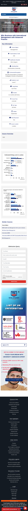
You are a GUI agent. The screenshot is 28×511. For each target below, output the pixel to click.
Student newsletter (14, 429)
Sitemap (14, 414)
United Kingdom (14, 17)
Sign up (5, 4)
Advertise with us (14, 482)
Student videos (14, 423)
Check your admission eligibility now (14, 379)
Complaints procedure (14, 412)
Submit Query (14, 281)
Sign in (2, 4)
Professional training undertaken (14, 478)
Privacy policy (14, 408)
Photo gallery (14, 425)
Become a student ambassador (14, 466)
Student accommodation (14, 452)
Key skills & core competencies (14, 476)
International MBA (6, 233)
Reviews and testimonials (14, 422)
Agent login (14, 493)
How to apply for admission (14, 447)
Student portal (14, 431)
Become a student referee (14, 464)
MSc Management (6, 238)
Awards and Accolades (14, 480)
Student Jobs (14, 454)
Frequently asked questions (14, 450)
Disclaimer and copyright (14, 404)
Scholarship (14, 445)
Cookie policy (14, 406)
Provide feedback (14, 435)
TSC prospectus (14, 427)
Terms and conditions (14, 402)
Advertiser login (14, 489)
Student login (14, 491)
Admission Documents (14, 449)
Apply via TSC (6, 345)
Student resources (14, 433)
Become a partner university (14, 474)
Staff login (14, 495)
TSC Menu (4, 14)
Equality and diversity (14, 410)
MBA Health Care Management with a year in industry (13, 227)
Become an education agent (14, 462)
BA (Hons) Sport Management (8, 230)
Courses (14, 443)
